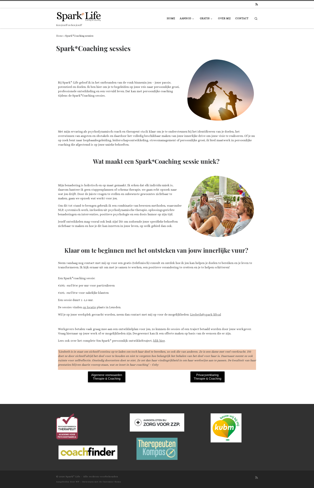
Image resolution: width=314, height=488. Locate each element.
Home (59, 35)
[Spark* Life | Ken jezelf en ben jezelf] (79, 15)
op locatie (89, 307)
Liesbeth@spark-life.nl (205, 314)
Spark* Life (73, 476)
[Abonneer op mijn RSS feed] (256, 4)
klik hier (159, 340)
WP (77, 482)
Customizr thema (112, 482)
